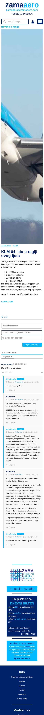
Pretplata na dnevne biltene (22, 677)
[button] (40, 21)
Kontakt (22, 690)
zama (22, 5)
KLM (11, 302)
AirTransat (18, 432)
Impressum (22, 694)
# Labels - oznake (22, 588)
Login (5, 317)
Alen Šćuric (19, 474)
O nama (22, 686)
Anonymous (19, 382)
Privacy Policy (22, 699)
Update (22, 681)
